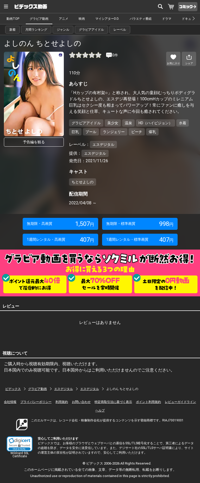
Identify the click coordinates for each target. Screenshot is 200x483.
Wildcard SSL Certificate (19, 454)
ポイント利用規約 (148, 402)
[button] (20, 444)
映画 (82, 19)
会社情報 (10, 402)
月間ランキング (36, 29)
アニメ (63, 19)
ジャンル (63, 29)
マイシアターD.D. (107, 19)
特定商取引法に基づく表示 (113, 402)
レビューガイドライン (180, 402)
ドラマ (166, 19)
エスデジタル (63, 389)
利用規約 (61, 402)
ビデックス (13, 389)
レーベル (120, 29)
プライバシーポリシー (36, 402)
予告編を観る (34, 142)
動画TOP (13, 19)
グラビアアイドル (91, 29)
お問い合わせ (81, 402)
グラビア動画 (39, 19)
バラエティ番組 (141, 19)
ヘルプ (100, 410)
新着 (12, 29)
